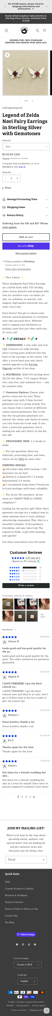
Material (6, 140)
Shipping (5, 158)
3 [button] (26, 796)
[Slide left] (20, 101)
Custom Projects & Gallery (19, 888)
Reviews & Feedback (16, 895)
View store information (18, 269)
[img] (9, 637)
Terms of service (19, 1010)
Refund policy (23, 1006)
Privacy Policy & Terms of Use (21, 909)
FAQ (21, 459)
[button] (6, 30)
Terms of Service (14, 902)
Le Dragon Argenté (24, 1002)
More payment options (26, 253)
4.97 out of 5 (32, 558)
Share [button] (8, 187)
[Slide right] (32, 101)
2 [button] (22, 796)
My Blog (9, 922)
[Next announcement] (47, 6)
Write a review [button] (26, 585)
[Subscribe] (43, 859)
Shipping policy (37, 1010)
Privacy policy (38, 1006)
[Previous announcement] (5, 6)
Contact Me (11, 915)
